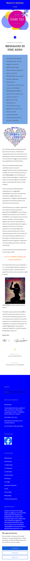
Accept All (15, 548)
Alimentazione (8, 458)
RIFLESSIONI (7, 404)
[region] (15, 545)
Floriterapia (7, 478)
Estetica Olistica (8, 475)
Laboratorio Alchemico (15, 42)
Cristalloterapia (8, 465)
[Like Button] (4, 340)
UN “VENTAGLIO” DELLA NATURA (13, 426)
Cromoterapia (8, 471)
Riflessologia (7, 495)
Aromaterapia (8, 461)
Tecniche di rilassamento (10, 499)
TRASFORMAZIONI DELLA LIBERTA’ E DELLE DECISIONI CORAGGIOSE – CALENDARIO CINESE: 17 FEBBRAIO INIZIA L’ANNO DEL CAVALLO (14, 411)
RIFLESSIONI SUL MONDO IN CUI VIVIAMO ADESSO (13, 422)
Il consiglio (7, 482)
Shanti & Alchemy (15, 3)
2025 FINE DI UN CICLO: (11, 417)
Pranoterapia (7, 492)
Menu (15, 6)
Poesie (6, 488)
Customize (15, 552)
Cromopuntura (8, 468)
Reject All (15, 557)
